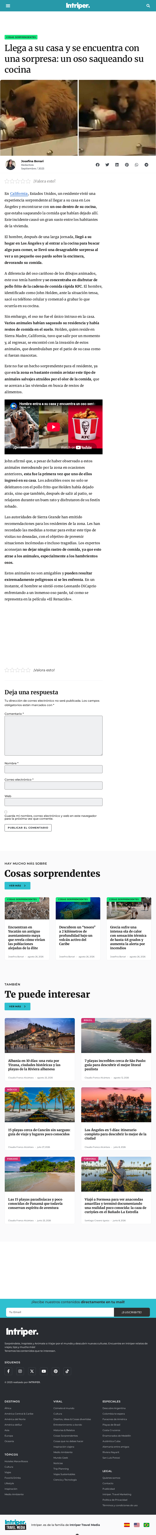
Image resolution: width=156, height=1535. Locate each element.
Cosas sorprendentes (21, 37)
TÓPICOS (11, 1454)
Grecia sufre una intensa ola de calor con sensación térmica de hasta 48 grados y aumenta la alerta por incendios (128, 937)
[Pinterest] (55, 1371)
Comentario (14, 713)
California (19, 193)
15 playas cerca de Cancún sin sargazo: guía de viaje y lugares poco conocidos (39, 1132)
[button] (8, 5)
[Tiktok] (67, 1371)
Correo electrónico (19, 779)
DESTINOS (12, 1401)
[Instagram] (20, 1371)
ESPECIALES (112, 1401)
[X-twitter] (32, 1371)
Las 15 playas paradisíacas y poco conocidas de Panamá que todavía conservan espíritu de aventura (35, 1203)
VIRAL (57, 1401)
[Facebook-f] (8, 1371)
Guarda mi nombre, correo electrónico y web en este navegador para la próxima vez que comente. (51, 817)
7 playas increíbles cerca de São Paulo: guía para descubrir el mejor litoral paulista (115, 1065)
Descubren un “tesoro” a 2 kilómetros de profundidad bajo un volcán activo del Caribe (77, 935)
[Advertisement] (54, 633)
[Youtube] (44, 1371)
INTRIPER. (35, 1382)
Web (8, 796)
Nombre (11, 763)
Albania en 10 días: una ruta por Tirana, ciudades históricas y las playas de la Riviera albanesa (34, 1065)
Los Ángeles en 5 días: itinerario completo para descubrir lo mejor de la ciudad (115, 1134)
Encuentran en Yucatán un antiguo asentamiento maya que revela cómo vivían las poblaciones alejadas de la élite (26, 937)
